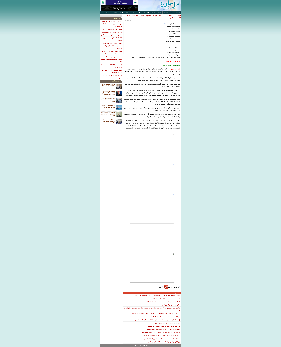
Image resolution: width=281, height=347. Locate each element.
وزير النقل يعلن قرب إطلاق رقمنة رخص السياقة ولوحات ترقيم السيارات (161, 338)
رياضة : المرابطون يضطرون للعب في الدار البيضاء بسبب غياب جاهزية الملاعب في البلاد (157, 295)
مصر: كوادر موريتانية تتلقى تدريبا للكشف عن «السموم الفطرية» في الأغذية (108, 100)
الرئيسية (177, 12)
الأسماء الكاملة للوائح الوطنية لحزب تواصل (112, 39)
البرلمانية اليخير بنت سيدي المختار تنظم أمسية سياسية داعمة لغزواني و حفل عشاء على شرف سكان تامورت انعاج (152, 309)
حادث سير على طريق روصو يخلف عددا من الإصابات (166, 298)
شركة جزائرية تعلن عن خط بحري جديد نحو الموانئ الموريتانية (108, 106)
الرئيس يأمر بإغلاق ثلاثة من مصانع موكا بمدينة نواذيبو (111, 66)
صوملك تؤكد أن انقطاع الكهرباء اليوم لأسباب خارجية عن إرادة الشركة (162, 335)
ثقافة (143, 12)
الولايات (166, 12)
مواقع (127, 12)
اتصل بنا (114, 12)
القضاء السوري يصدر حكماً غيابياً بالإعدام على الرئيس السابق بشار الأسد (108, 114)
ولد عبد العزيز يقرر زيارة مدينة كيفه (112, 29)
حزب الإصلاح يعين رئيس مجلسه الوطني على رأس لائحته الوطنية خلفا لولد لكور (111, 34)
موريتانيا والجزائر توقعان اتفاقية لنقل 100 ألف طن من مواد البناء (108, 85)
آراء (148, 12)
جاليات (159, 12)
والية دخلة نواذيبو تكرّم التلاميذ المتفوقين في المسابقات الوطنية (163, 329)
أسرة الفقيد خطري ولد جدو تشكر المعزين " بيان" (167, 323)
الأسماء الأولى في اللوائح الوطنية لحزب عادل (111, 77)
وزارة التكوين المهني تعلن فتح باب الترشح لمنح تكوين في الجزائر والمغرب (108, 121)
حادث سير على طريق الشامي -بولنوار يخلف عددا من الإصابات (164, 326)
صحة (132, 12)
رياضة (138, 12)
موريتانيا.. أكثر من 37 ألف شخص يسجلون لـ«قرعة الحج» (165, 316)
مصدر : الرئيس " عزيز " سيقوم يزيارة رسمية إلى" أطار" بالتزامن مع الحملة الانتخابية (112, 46)
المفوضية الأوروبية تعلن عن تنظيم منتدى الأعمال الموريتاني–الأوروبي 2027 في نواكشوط (108, 93)
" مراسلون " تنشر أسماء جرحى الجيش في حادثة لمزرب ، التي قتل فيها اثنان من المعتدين (111, 24)
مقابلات (153, 12)
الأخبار (171, 12)
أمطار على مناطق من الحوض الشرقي (170, 305)
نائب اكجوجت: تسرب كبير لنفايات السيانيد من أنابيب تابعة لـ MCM (163, 301)
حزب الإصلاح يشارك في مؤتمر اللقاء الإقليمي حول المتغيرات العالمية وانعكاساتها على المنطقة (155, 313)
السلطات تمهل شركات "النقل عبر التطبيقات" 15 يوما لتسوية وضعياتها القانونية (159, 332)
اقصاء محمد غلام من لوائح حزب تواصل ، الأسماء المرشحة (111, 71)
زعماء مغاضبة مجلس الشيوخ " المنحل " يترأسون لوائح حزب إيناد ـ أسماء (111, 52)
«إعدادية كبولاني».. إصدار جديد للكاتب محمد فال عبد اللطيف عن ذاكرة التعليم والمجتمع (157, 320)
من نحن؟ (121, 12)
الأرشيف (108, 12)
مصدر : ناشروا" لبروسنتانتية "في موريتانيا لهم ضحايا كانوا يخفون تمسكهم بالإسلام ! (111, 59)
